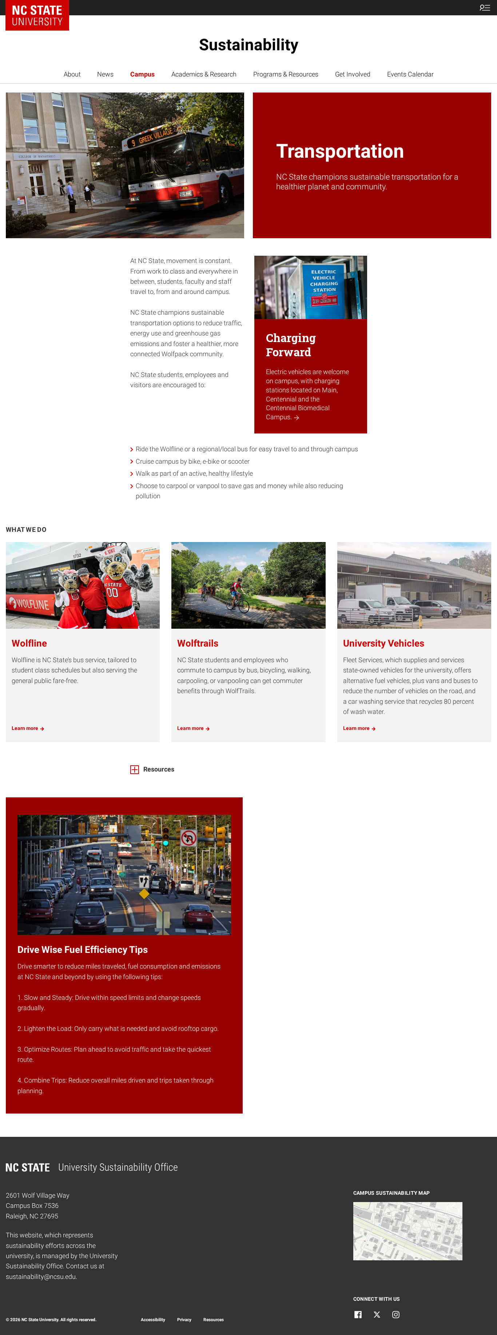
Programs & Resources (285, 74)
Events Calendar (410, 74)
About (72, 74)
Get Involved (352, 74)
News (105, 74)
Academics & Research (203, 74)
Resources (213, 1319)
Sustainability (248, 44)
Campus (142, 74)
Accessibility (153, 1319)
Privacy (184, 1319)
